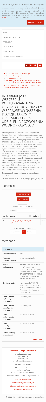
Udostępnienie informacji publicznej (23, 386)
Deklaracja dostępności (23, 389)
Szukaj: (13, 210)
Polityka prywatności (23, 379)
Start (5, 32)
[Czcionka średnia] (31, 65)
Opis (35, 216)
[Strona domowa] (4, 73)
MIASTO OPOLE (8, 51)
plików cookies (7, 17)
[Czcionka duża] (35, 65)
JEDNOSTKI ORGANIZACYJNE (13, 56)
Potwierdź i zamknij (35, 22)
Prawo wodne (11, 78)
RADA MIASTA (8, 47)
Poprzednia (16, 232)
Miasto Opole (27, 73)
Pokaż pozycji (23, 206)
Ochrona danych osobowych (23, 382)
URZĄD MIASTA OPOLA (11, 37)
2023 (20, 78)
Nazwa (12, 216)
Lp (4, 216)
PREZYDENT (7, 42)
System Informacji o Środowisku (18, 76)
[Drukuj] (40, 65)
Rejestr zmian (38, 339)
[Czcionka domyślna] (27, 65)
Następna (30, 232)
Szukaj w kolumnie (23, 194)
